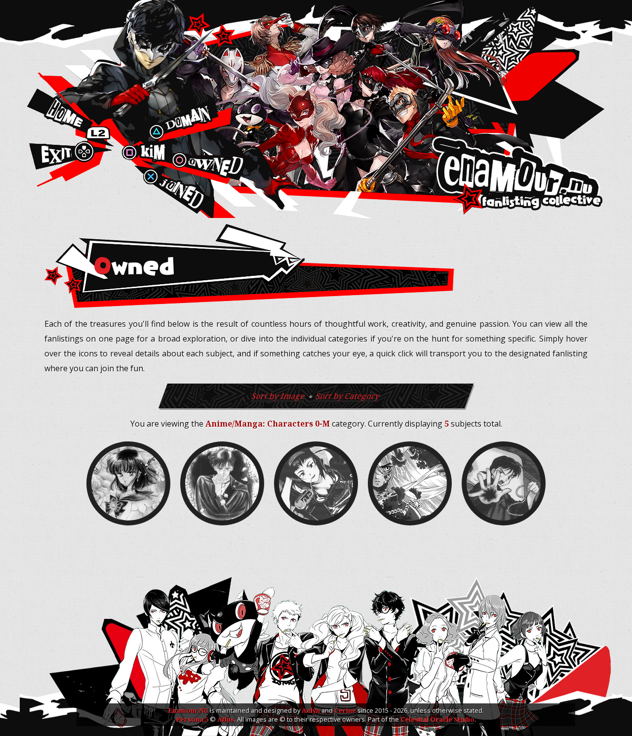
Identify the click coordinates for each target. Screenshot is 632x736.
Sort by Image (278, 395)
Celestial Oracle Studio (437, 719)
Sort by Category (348, 395)
